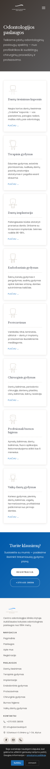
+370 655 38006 (25, 582)
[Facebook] (6, 740)
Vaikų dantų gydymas (15, 708)
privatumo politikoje (36, 755)
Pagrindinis (9, 638)
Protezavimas (10, 691)
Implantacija (10, 680)
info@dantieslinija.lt (17, 727)
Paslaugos (8, 644)
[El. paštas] (13, 740)
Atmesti (32, 762)
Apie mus (8, 649)
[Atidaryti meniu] (44, 8)
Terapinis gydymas (13, 674)
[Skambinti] (20, 740)
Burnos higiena (11, 702)
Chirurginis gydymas (14, 697)
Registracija (25, 572)
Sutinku (17, 762)
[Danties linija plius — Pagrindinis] (19, 8)
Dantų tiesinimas (12, 668)
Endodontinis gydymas (15, 685)
